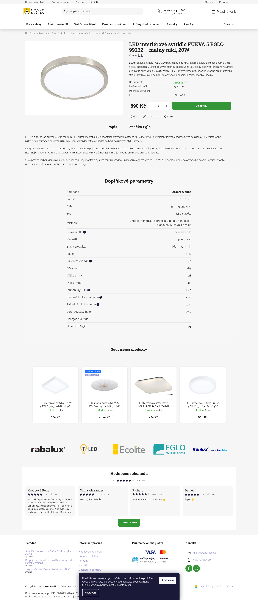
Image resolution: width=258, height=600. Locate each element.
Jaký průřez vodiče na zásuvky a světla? (47, 569)
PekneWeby (226, 586)
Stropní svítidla (181, 191)
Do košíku (201, 105)
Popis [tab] (112, 126)
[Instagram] (196, 568)
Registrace (224, 2)
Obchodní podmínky (90, 569)
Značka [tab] (140, 126)
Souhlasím (167, 580)
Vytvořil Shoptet (208, 586)
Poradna (80, 2)
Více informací (123, 585)
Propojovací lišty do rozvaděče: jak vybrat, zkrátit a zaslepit (49, 561)
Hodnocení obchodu (35, 2)
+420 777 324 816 (175, 10)
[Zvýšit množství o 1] (166, 106)
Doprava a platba (60, 2)
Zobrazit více (129, 522)
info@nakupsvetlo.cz (204, 552)
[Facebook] (188, 568)
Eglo (140, 55)
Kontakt (94, 2)
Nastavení (90, 592)
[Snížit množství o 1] (151, 106)
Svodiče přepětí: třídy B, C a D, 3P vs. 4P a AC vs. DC (48, 552)
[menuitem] (33, 24)
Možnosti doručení (139, 90)
